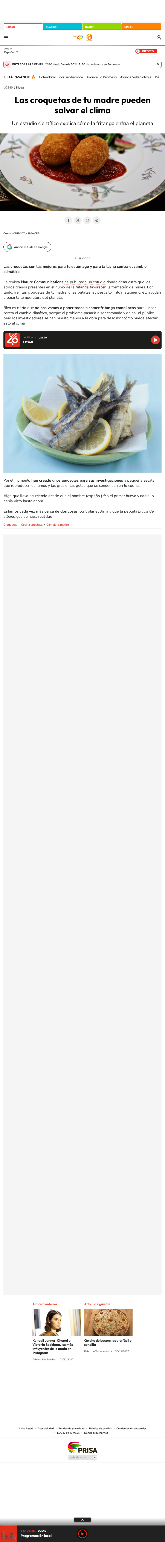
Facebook (68, 220)
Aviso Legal (26, 1428)
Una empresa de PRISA (82, 1447)
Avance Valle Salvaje (135, 77)
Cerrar (158, 64)
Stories (108, 1375)
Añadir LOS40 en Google (31, 247)
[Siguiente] (158, 77)
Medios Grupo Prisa (82, 1457)
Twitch (99, 1375)
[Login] (159, 37)
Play (82, 1534)
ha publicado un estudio (84, 282)
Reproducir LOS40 (155, 339)
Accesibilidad (46, 1428)
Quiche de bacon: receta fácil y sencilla (107, 1342)
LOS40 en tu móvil (68, 1433)
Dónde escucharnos (96, 1433)
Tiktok (65, 1375)
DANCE (89, 27)
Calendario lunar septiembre (61, 77)
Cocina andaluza (32, 525)
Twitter (78, 220)
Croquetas (10, 525)
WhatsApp (87, 220)
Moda (20, 87)
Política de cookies (100, 1428)
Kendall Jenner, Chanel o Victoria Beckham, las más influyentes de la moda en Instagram (52, 1346)
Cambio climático (57, 525)
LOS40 (10, 27)
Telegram (97, 220)
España (9, 52)
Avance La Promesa (101, 77)
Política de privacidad (71, 1428)
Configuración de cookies (131, 1428)
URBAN (128, 27)
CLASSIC (51, 27)
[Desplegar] (82, 1519)
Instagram (56, 1375)
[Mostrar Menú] (6, 37)
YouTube (73, 1375)
